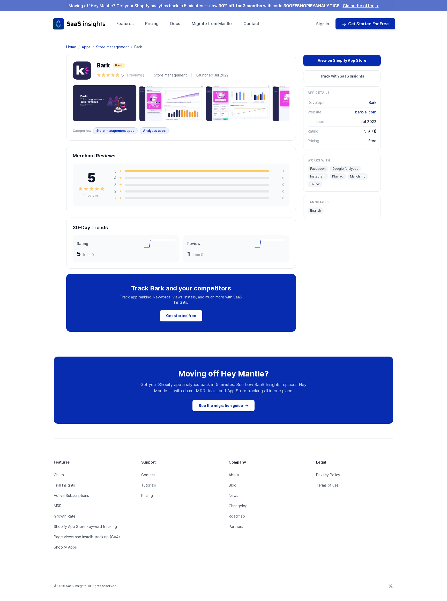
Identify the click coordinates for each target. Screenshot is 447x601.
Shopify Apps (65, 547)
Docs (175, 23)
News (233, 495)
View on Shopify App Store (342, 60)
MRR (58, 506)
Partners (236, 526)
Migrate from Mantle (212, 23)
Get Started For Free (368, 23)
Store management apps (115, 131)
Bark (372, 102)
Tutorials (148, 485)
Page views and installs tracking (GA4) (87, 537)
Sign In (322, 23)
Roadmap (237, 516)
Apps (86, 47)
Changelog (238, 506)
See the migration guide (223, 405)
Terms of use (327, 485)
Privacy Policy (328, 475)
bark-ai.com (365, 112)
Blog (232, 485)
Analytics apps (154, 131)
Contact (251, 23)
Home (71, 47)
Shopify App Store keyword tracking (85, 526)
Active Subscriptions (71, 495)
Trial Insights (64, 485)
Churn (59, 475)
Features (124, 23)
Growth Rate (65, 516)
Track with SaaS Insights (342, 76)
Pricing (152, 23)
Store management (112, 47)
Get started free (181, 315)
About (234, 475)
